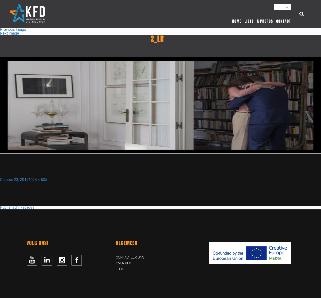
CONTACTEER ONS (130, 257)
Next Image (9, 33)
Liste (249, 21)
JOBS (120, 269)
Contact (283, 21)
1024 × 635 (37, 179)
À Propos (265, 21)
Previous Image (13, 29)
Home (236, 21)
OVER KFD (123, 263)
